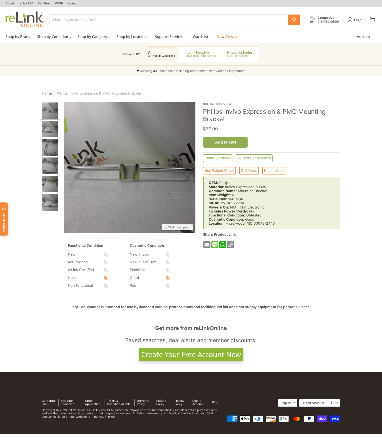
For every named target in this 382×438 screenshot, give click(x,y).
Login (358, 19)
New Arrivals (227, 36)
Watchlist (200, 36)
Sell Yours (249, 171)
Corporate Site (49, 402)
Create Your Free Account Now (191, 354)
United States (318, 403)
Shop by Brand (18, 36)
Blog (215, 402)
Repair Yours (274, 171)
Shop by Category (92, 36)
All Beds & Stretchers (254, 158)
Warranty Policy (143, 402)
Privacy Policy (179, 402)
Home (47, 93)
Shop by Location (132, 36)
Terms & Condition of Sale (119, 402)
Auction (363, 36)
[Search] (294, 20)
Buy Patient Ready (219, 171)
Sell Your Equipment (68, 402)
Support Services (169, 36)
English (286, 403)
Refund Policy (161, 402)
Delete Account (198, 402)
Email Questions (218, 158)
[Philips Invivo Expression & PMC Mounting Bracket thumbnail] (50, 110)
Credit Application (92, 402)
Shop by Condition (53, 36)
